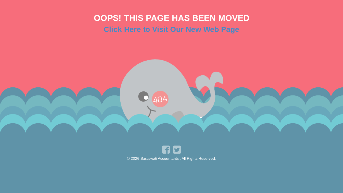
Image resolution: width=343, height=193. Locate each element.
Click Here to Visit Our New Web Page (171, 29)
